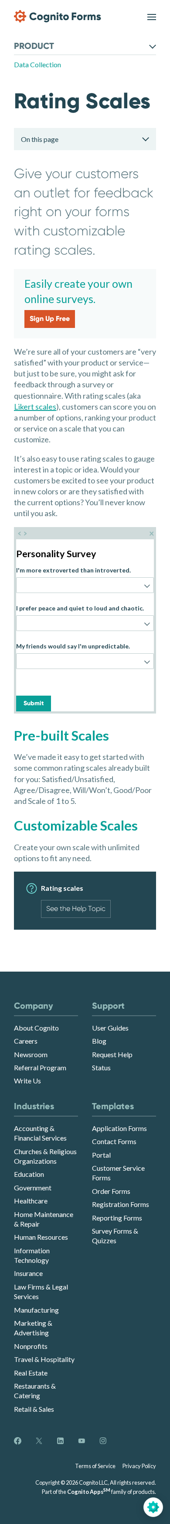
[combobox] (85, 585)
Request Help (112, 1054)
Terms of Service (95, 1465)
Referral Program (40, 1067)
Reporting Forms (117, 1218)
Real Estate (31, 1373)
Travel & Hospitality (44, 1359)
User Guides (110, 1028)
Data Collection (37, 64)
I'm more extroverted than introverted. (73, 570)
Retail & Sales (34, 1409)
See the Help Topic (75, 908)
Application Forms (119, 1128)
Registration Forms (120, 1204)
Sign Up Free (50, 318)
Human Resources (41, 1237)
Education (29, 1174)
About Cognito (36, 1028)
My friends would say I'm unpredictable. (73, 646)
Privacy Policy (139, 1465)
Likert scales (35, 406)
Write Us (27, 1080)
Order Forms (111, 1191)
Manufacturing (36, 1310)
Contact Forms (114, 1141)
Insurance (28, 1273)
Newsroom (31, 1054)
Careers (25, 1041)
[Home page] (57, 16)
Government (32, 1187)
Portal (101, 1155)
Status (101, 1067)
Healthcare (31, 1200)
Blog (99, 1041)
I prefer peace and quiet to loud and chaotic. (80, 608)
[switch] (151, 16)
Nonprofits (31, 1346)
